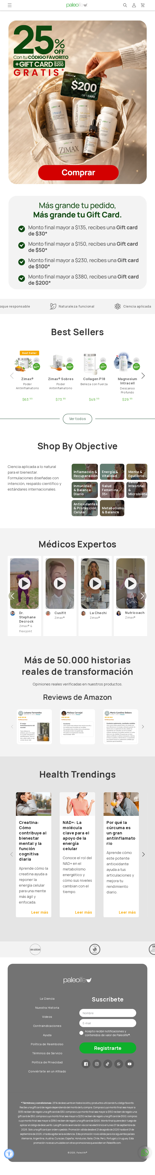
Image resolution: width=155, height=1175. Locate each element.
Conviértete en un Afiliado (47, 1071)
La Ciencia (47, 998)
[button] (9, 5)
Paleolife (81, 1152)
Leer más (39, 912)
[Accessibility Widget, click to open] (9, 1154)
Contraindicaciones (47, 1026)
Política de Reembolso (47, 1044)
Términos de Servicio (47, 1053)
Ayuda (47, 1035)
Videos (47, 1017)
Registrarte (107, 1048)
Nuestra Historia (47, 1008)
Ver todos (77, 418)
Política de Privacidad (47, 1062)
